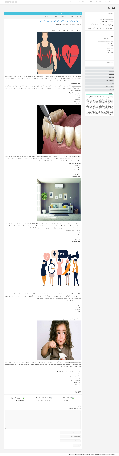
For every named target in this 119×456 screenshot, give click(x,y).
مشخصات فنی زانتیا (68, 400)
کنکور (104, 2)
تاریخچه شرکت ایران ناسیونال (43, 400)
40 (78, 16)
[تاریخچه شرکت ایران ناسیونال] (43, 397)
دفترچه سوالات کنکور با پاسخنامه (105, 41)
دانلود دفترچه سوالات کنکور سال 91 (97, 102)
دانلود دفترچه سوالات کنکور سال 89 (100, 101)
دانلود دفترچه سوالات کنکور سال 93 (93, 103)
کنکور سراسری (97, 2)
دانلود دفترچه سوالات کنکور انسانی (95, 96)
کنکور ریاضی (80, 2)
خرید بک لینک (111, 68)
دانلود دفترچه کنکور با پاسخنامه (104, 108)
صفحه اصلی (111, 2)
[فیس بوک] (16, 2)
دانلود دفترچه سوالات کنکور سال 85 (106, 99)
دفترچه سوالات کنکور (108, 39)
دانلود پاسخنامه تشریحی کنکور (92, 113)
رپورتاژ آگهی (110, 43)
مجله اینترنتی (111, 83)
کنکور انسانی (72, 2)
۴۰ (112, 36)
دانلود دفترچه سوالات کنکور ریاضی (95, 97)
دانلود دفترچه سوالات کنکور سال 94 (106, 105)
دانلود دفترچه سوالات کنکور (107, 96)
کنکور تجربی (89, 2)
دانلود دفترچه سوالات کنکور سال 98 (100, 107)
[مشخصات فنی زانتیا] (68, 397)
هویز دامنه (111, 77)
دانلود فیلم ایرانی (110, 80)
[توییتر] (9, 2)
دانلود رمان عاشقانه (109, 86)
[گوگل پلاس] (13, 2)
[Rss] (6, 2)
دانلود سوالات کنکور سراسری (104, 113)
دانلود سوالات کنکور (94, 110)
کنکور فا (111, 57)
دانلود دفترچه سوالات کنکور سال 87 (102, 100)
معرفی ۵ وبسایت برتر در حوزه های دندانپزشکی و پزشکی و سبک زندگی (60, 21)
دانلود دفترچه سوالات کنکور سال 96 (102, 106)
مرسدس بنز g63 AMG (18, 400)
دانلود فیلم (111, 71)
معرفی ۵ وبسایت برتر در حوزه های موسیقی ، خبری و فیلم (100, 28)
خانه (81, 16)
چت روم (112, 89)
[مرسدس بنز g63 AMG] (18, 398)
